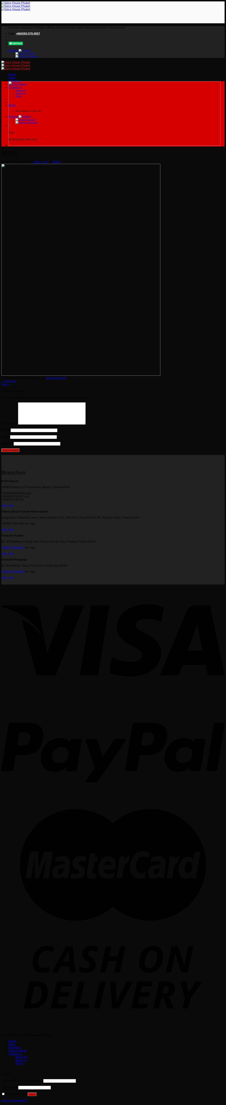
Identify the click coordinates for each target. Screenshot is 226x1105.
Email (5, 437)
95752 (56, 162)
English (13, 50)
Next (6, 384)
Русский (33, 56)
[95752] (80, 374)
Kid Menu (14, 80)
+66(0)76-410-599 (12, 571)
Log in (32, 1094)
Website (7, 443)
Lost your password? (14, 1100)
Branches (22, 1057)
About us (21, 1060)
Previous (8, 381)
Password (9, 1087)
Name (5, 430)
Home (12, 74)
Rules (19, 1063)
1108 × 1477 (41, 162)
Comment (9, 423)
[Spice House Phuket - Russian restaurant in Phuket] (15, 6)
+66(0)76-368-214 (12, 547)
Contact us (15, 1053)
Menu (12, 77)
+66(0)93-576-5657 (28, 33)
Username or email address (22, 1080)
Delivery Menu (17, 1050)
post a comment (56, 377)
